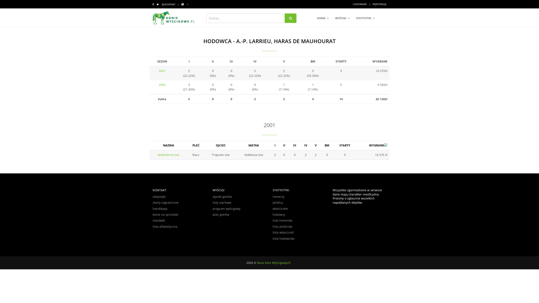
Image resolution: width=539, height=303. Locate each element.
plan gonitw (221, 215)
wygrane (376, 145)
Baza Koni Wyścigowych (274, 263)
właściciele (280, 209)
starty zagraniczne (166, 203)
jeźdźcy (278, 203)
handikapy (160, 209)
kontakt (170, 4)
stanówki (159, 220)
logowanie (360, 4)
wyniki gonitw (222, 197)
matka (253, 145)
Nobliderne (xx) (168, 155)
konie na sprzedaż (165, 215)
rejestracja (379, 4)
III (294, 145)
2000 (162, 85)
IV (305, 145)
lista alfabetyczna (165, 227)
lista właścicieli (283, 232)
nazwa (168, 145)
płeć (196, 145)
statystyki (363, 18)
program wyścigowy (226, 209)
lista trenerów (282, 220)
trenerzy (278, 197)
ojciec (221, 145)
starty (344, 145)
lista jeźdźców (282, 227)
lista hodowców (283, 239)
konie (321, 18)
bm (327, 145)
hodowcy (279, 215)
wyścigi (340, 18)
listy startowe (222, 203)
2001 (162, 71)
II (284, 145)
